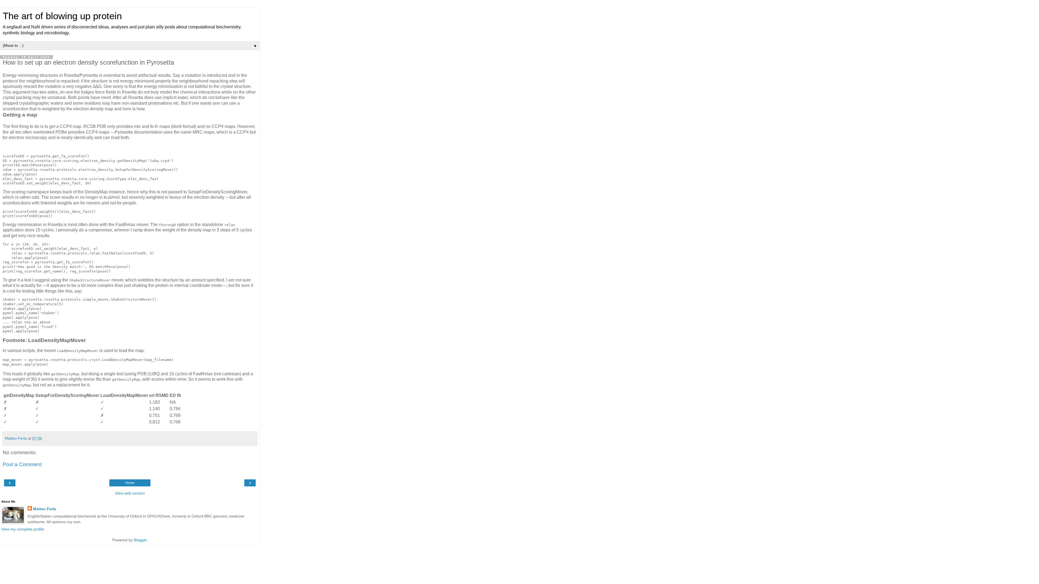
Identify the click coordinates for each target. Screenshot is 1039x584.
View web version (130, 493)
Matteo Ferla (44, 509)
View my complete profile (22, 529)
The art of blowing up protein (62, 16)
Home (130, 483)
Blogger (140, 540)
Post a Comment (22, 464)
